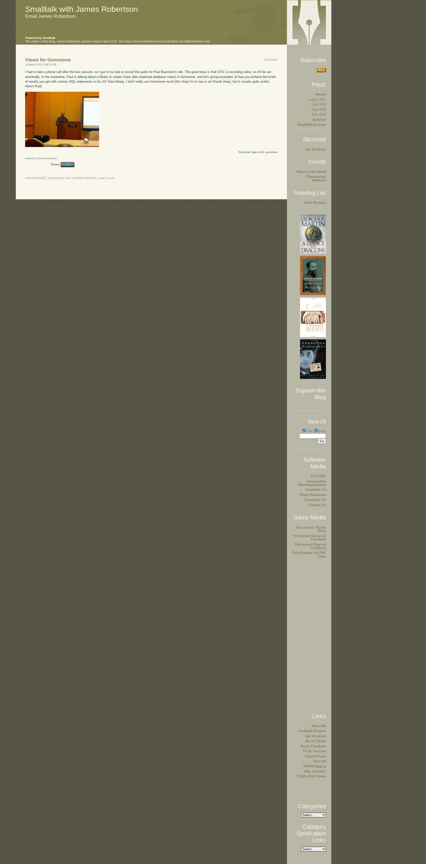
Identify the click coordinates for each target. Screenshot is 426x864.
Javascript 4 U (315, 500)
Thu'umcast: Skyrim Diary (310, 529)
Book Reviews (315, 202)
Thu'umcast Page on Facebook (310, 546)
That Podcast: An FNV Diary (309, 554)
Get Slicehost (315, 149)
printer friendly (84, 178)
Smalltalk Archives (311, 125)
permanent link (59, 178)
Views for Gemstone (48, 59)
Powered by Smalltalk (40, 38)
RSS (321, 70)
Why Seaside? (315, 771)
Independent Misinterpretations (312, 483)
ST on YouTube (314, 751)
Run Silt (320, 761)
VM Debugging (314, 766)
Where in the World (311, 172)
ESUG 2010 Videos (311, 776)
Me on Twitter (315, 741)
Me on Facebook (313, 746)
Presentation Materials (316, 178)
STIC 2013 (318, 476)
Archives (319, 120)
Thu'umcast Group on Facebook (309, 537)
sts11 (261, 152)
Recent (321, 94)
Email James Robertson (50, 16)
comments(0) (35, 178)
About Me (318, 726)
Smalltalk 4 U (316, 490)
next (102, 178)
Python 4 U (317, 505)
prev (111, 178)
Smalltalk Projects (312, 731)
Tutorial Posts (315, 756)
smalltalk (271, 59)
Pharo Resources (313, 495)
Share (55, 164)
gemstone (272, 152)
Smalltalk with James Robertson (81, 9)
